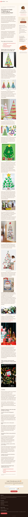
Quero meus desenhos (14, 491)
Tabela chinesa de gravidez (22, 31)
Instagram (2, 508)
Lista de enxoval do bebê (22, 29)
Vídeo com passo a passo (7, 45)
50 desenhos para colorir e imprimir (23, 26)
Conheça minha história (3, 498)
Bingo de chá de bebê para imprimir (23, 30)
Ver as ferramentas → (4, 513)
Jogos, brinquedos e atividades (10, 474)
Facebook (4, 508)
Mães (14, 474)
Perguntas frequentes (6, 46)
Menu (7, 1)
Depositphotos (6, 505)
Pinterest (7, 508)
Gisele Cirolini (8, 14)
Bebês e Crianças (5, 474)
